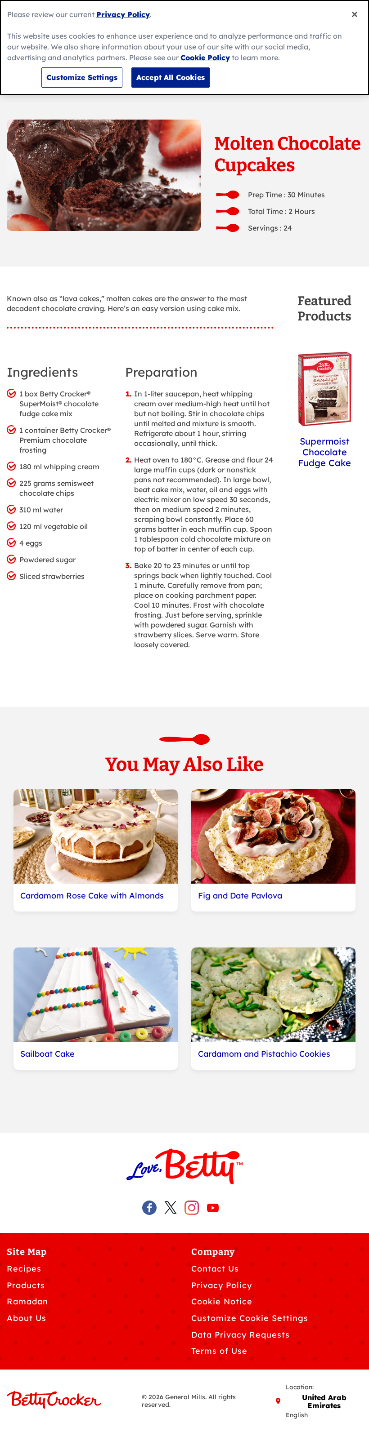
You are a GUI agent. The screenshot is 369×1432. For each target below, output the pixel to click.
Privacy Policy (221, 1285)
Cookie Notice (221, 1301)
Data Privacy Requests (240, 1335)
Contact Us (215, 1268)
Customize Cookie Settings (249, 1318)
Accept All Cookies (170, 77)
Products (26, 1285)
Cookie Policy (205, 57)
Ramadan (27, 1301)
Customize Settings (81, 77)
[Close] (354, 14)
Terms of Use (219, 1351)
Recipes (24, 1268)
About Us (26, 1318)
